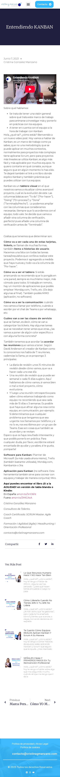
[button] (28, 4)
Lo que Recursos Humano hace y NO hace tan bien (37, 574)
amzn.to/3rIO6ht (26, 494)
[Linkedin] (27, 772)
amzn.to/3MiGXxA (22, 497)
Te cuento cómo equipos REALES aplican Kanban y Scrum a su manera (37, 633)
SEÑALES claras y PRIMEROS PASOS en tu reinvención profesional (37, 660)
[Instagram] (30, 772)
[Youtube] (33, 772)
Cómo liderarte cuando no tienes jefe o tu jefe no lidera (38, 603)
